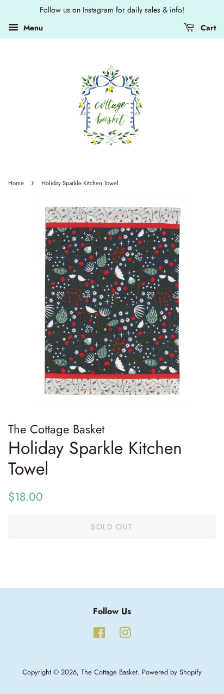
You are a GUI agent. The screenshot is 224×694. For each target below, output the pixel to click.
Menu (32, 27)
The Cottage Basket (109, 672)
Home (16, 183)
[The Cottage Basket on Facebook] (99, 635)
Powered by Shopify (172, 672)
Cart (207, 27)
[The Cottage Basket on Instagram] (125, 635)
